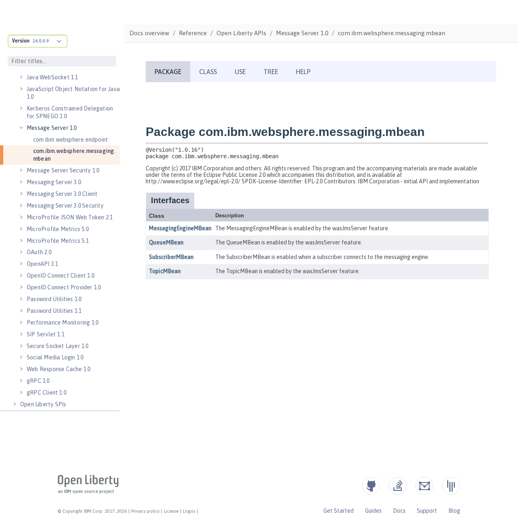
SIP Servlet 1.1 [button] (45, 334)
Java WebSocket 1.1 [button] (52, 77)
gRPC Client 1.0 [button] (46, 392)
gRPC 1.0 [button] (38, 381)
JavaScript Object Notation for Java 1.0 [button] (73, 93)
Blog (454, 510)
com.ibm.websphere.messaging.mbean (74, 155)
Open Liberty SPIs (43, 404)
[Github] (371, 486)
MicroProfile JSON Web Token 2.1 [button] (70, 217)
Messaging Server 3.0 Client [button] (62, 194)
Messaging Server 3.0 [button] (54, 182)
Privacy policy (145, 511)
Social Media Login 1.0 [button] (55, 357)
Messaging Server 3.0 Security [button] (65, 205)
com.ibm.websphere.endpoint (70, 139)
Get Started (338, 510)
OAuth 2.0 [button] (39, 252)
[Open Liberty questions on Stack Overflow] (397, 486)
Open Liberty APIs (241, 33)
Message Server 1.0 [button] (52, 128)
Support (427, 510)
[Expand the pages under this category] (21, 77)
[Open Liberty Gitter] (451, 486)
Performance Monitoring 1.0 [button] (62, 322)
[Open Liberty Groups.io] (424, 486)
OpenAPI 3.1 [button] (42, 264)
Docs (399, 510)
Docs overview (149, 33)
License (171, 511)
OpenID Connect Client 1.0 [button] (60, 275)
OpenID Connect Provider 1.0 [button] (64, 287)
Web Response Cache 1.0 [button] (58, 369)
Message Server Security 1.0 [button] (63, 170)
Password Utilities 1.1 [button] (54, 311)
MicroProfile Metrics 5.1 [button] (58, 241)
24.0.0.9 (41, 40)
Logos (189, 511)
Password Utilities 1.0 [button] (54, 299)
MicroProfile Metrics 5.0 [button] (58, 229)
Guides (373, 510)
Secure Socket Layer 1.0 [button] (58, 346)
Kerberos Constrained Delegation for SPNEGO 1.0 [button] (70, 112)
